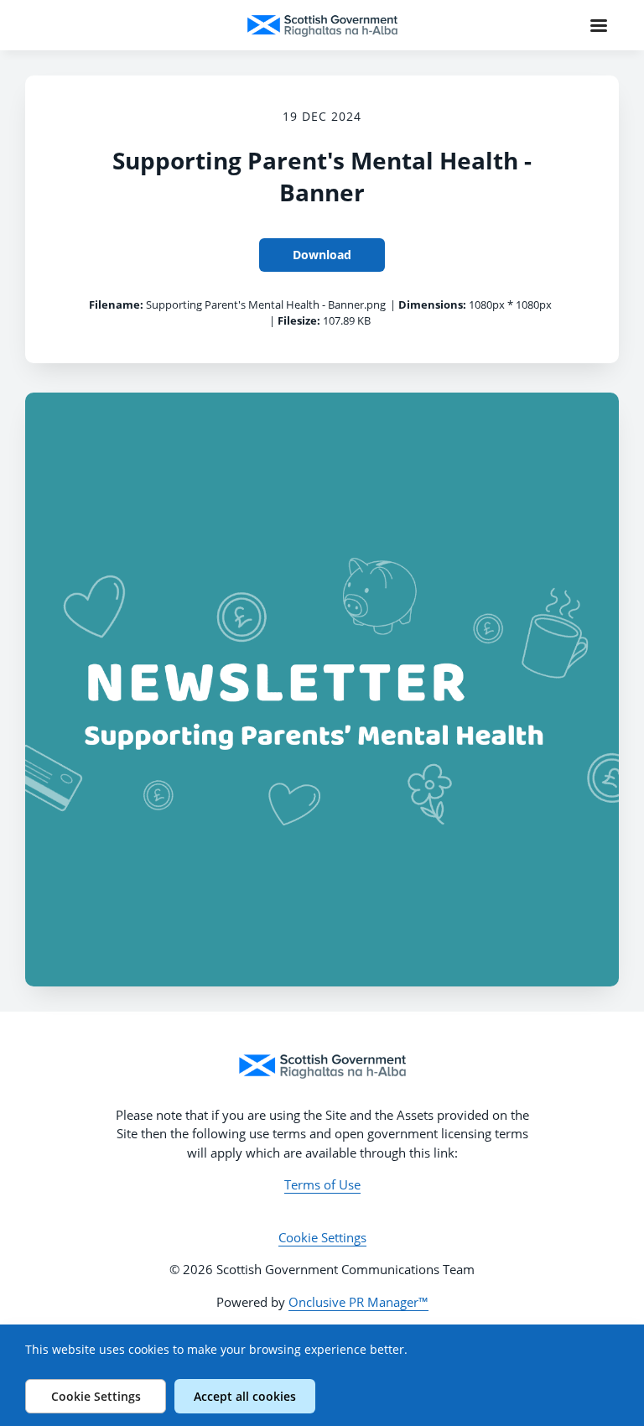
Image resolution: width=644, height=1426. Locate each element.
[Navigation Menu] (598, 25)
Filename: (116, 304)
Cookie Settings (322, 1237)
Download (322, 255)
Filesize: (299, 320)
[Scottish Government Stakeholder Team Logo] (322, 1066)
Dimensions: (432, 304)
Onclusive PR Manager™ (358, 1301)
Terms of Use (322, 1184)
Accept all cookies (245, 1396)
